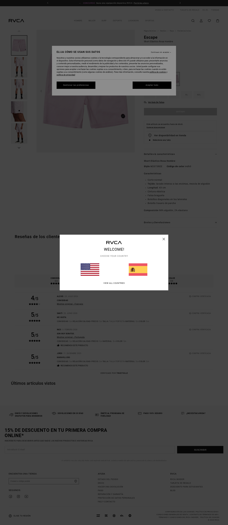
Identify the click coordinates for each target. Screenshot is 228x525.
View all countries (114, 283)
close (164, 239)
